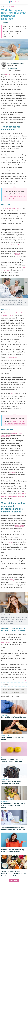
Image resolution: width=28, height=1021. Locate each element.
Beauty (3, 757)
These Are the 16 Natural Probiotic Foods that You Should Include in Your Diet (13, 874)
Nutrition (4, 870)
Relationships (5, 801)
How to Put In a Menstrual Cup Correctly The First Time (12, 851)
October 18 (8, 74)
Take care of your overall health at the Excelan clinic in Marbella (13, 829)
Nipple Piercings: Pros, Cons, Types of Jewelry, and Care (12, 760)
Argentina (18, 256)
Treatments (4, 715)
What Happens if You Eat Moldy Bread (13, 738)
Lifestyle (3, 6)
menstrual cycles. (11, 357)
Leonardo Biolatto (12, 65)
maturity (23, 680)
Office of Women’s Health (12, 208)
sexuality (9, 542)
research (13, 393)
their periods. (15, 245)
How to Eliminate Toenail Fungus (13, 717)
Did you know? (10, 6)
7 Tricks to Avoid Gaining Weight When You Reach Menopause (14, 196)
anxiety (11, 580)
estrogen (12, 472)
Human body (4, 848)
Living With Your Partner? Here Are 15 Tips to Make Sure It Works (13, 805)
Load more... (14, 880)
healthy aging (19, 525)
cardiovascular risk (7, 642)
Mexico (17, 253)
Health (3, 825)
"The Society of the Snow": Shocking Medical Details (11, 782)
